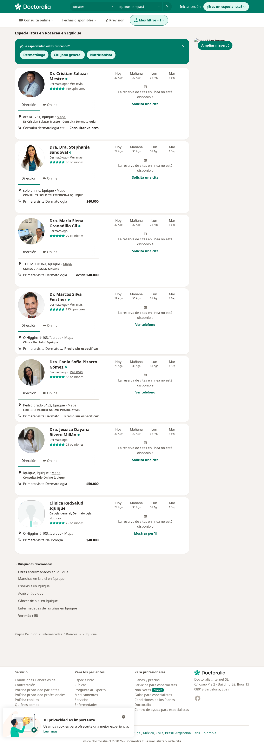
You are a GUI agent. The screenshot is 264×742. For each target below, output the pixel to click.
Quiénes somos (27, 704)
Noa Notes (148, 690)
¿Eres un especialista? (224, 6)
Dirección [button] (28, 104)
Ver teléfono (145, 324)
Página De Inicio (26, 634)
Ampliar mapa (213, 45)
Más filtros (150, 20)
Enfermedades (52, 634)
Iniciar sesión (190, 6)
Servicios (81, 699)
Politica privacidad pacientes (37, 690)
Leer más (50, 731)
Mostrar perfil (145, 533)
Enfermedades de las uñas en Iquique (47, 608)
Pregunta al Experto (90, 690)
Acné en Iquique (30, 593)
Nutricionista (101, 55)
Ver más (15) (28, 615)
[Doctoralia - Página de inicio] (41, 6)
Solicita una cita (145, 104)
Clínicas (80, 685)
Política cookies (27, 699)
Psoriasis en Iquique (34, 586)
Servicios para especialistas (155, 685)
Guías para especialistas (153, 695)
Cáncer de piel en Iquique (38, 601)
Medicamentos (86, 695)
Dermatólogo (34, 55)
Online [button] (52, 104)
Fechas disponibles (77, 20)
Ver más (76, 83)
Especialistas (84, 680)
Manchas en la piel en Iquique (41, 578)
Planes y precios (147, 680)
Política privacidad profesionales (40, 695)
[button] (182, 46)
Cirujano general (67, 55)
